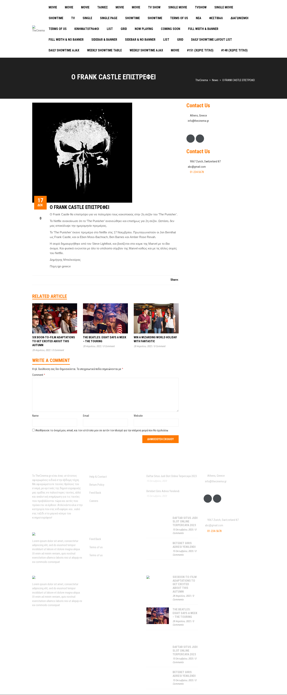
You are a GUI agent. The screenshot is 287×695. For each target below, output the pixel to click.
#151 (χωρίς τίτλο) (200, 50)
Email (86, 415)
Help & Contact (98, 476)
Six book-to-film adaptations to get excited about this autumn (53, 341)
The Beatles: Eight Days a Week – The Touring (185, 613)
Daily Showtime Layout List (211, 39)
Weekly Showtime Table (104, 50)
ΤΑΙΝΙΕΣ (102, 7)
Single (87, 18)
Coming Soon (170, 29)
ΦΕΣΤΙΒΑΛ (216, 18)
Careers (93, 501)
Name (35, 415)
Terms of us (179, 18)
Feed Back (95, 492)
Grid (124, 29)
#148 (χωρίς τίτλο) (234, 50)
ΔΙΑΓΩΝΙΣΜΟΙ (239, 18)
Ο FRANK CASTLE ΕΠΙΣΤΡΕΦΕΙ (79, 207)
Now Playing (144, 29)
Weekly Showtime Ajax (146, 50)
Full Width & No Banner (66, 39)
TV (73, 18)
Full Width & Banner (203, 29)
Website (138, 415)
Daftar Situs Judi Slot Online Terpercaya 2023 (171, 476)
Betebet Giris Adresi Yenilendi (162, 491)
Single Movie (177, 7)
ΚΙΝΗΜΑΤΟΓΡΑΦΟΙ (86, 29)
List (110, 29)
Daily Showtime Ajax (64, 50)
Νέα (198, 18)
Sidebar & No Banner (140, 39)
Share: (174, 279)
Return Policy (96, 484)
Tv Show (154, 7)
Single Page (108, 18)
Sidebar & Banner (104, 39)
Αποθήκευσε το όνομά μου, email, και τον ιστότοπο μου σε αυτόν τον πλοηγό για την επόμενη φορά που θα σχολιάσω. (102, 430)
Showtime (56, 18)
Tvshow (201, 7)
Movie (53, 7)
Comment (38, 374)
